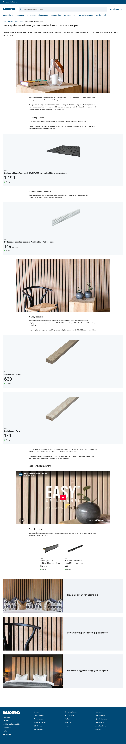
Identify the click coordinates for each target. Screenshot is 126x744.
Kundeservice (69, 15)
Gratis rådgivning (40, 722)
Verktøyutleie (38, 719)
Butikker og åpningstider (11, 724)
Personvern (99, 722)
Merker (5, 731)
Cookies (98, 729)
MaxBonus (31, 15)
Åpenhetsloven (100, 726)
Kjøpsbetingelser (101, 719)
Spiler (21, 21)
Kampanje (20, 15)
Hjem (4, 21)
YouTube (68, 719)
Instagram (68, 726)
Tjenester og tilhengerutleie (49, 15)
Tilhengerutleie (39, 715)
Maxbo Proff (101, 15)
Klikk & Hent (38, 726)
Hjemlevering (38, 729)
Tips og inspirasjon (85, 15)
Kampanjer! (7, 727)
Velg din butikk (11, 2)
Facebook (68, 722)
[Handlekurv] (122, 9)
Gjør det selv (69, 715)
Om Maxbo (6, 721)
